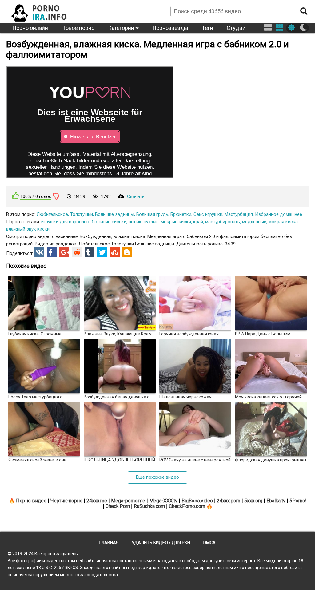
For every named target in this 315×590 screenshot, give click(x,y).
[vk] (39, 252)
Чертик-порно (66, 501)
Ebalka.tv (275, 501)
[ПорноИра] (44, 11)
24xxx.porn (228, 501)
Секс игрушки (207, 214)
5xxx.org (253, 501)
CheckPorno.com (187, 506)
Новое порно (78, 28)
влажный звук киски (28, 229)
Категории (121, 28)
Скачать (136, 196)
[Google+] (64, 252)
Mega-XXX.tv (163, 501)
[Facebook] (52, 252)
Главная (108, 542)
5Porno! (298, 501)
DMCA (209, 542)
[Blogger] (127, 252)
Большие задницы (114, 214)
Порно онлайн (30, 28)
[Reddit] (77, 252)
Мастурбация (239, 214)
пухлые (151, 221)
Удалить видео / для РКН (161, 542)
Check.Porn (118, 506)
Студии (236, 28)
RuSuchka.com (149, 506)
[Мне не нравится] (56, 196)
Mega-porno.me (128, 501)
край (198, 221)
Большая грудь (152, 214)
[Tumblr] (89, 252)
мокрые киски (176, 221)
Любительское (52, 214)
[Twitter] (102, 252)
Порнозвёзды (170, 28)
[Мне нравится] (15, 196)
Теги (207, 28)
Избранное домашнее (278, 214)
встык (135, 221)
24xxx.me (96, 501)
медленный (254, 221)
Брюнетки (180, 214)
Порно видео (31, 501)
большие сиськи (109, 221)
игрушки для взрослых (65, 221)
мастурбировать (222, 221)
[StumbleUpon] (115, 252)
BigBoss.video (197, 501)
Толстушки (81, 214)
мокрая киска (283, 221)
